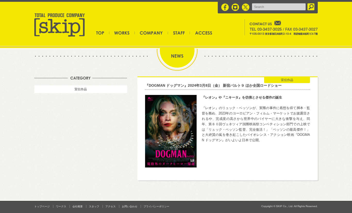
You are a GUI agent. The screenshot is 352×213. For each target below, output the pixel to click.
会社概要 (151, 32)
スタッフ (179, 32)
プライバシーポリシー (156, 206)
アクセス (201, 32)
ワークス (122, 32)
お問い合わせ (129, 206)
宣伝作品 (80, 89)
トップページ (102, 32)
